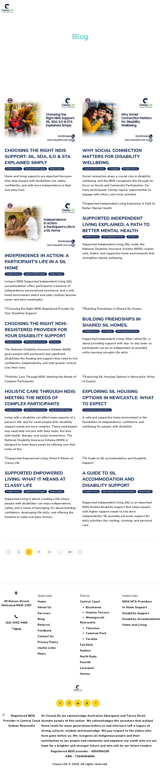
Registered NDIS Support (35, 169)
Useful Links (47, 648)
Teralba (91, 639)
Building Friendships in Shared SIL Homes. (111, 322)
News (42, 654)
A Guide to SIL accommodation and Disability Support (108, 479)
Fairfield (86, 645)
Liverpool (87, 668)
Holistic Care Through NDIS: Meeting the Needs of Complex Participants (40, 398)
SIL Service (132, 237)
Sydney (85, 650)
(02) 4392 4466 (16, 622)
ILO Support (107, 331)
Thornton (93, 628)
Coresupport (114, 169)
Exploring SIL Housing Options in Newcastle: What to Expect (118, 398)
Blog (41, 619)
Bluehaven (94, 607)
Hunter (85, 674)
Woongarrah (95, 617)
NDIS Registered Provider (113, 237)
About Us (44, 607)
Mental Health (145, 491)
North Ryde (88, 656)
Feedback (44, 630)
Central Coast (90, 601)
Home (42, 601)
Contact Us (45, 636)
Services (44, 613)
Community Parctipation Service (97, 410)
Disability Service (13, 169)
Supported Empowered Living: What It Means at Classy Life (35, 479)
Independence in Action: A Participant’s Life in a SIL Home (37, 262)
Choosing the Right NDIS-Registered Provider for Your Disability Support (36, 330)
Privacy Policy (48, 642)
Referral (44, 625)
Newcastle (88, 622)
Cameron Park (96, 633)
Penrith (85, 662)
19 (70, 552)
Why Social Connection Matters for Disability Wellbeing (112, 157)
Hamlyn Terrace (97, 612)
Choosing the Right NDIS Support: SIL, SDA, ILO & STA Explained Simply (37, 157)
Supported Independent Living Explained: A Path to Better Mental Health (116, 224)
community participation (94, 169)
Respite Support (56, 169)
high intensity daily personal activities (119, 491)
